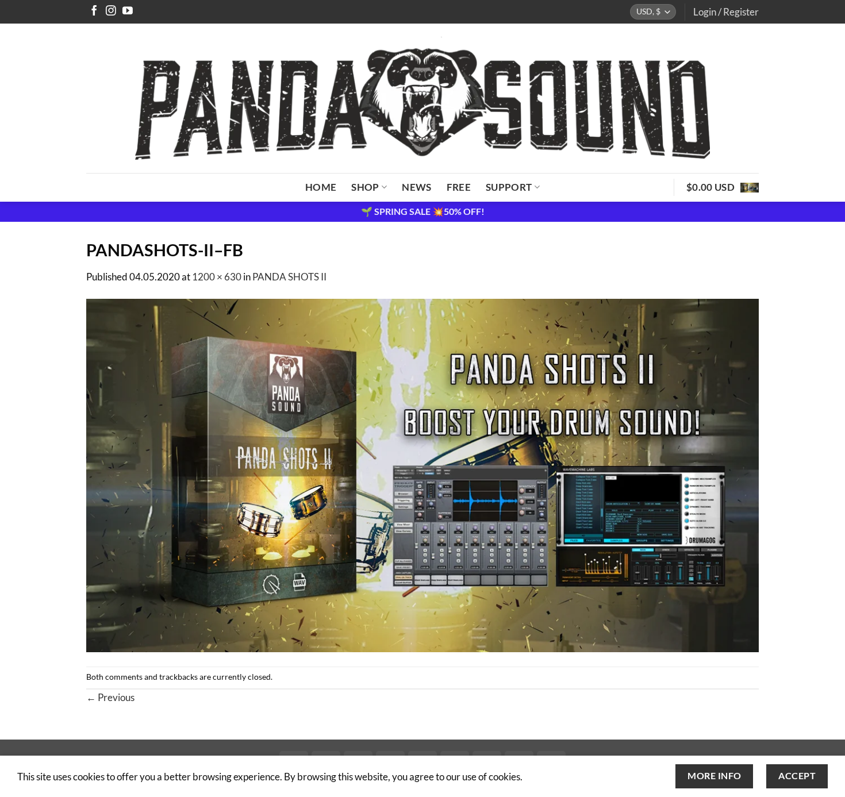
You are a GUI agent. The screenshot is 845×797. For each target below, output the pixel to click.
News (416, 187)
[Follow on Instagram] (111, 11)
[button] (726, 11)
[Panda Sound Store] (422, 98)
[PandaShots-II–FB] (422, 474)
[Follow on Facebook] (94, 11)
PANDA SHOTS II (289, 277)
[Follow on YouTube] (127, 11)
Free (459, 187)
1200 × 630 (216, 277)
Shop (365, 187)
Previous (110, 697)
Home (320, 187)
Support (509, 187)
